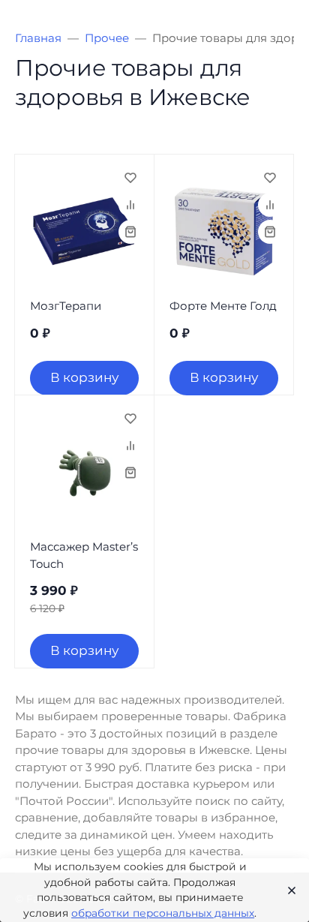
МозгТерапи (65, 306)
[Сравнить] (130, 205)
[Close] (287, 890)
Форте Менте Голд (223, 306)
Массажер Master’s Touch (84, 555)
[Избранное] (130, 178)
